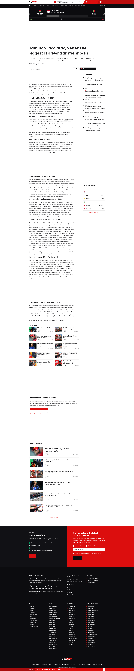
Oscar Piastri (52, 622)
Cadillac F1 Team (34, 626)
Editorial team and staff (93, 578)
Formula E (84, 5)
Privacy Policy (65, 664)
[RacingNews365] (33, 2)
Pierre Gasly (52, 634)
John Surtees (91, 644)
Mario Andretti (91, 646)
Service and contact (93, 580)
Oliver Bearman (53, 644)
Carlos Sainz (52, 624)
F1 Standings (55, 5)
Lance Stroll (52, 636)
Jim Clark (90, 626)
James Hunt (91, 618)
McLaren (32, 608)
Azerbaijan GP (72, 634)
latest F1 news (36, 579)
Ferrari (30, 86)
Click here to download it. (35, 413)
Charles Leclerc (50, 588)
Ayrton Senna (91, 614)
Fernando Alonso (49, 586)
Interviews (64, 5)
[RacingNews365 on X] (91, 2)
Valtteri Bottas (52, 630)
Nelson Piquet (91, 640)
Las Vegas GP (72, 640)
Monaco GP (71, 616)
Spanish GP (71, 632)
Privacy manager (97, 664)
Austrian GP (71, 620)
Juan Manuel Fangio (92, 634)
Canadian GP (72, 614)
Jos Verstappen (91, 624)
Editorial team (35, 664)
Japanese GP (72, 610)
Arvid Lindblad (52, 632)
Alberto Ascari (91, 612)
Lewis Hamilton (53, 614)
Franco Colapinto (53, 646)
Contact (73, 664)
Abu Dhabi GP (72, 644)
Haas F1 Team (33, 620)
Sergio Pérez (52, 626)
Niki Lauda (90, 628)
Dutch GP (71, 628)
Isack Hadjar (52, 620)
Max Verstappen (38, 586)
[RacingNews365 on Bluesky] (93, 2)
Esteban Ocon (52, 628)
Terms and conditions (54, 664)
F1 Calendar (46, 5)
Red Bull (66, 119)
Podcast (77, 5)
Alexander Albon (53, 640)
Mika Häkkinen (91, 622)
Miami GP (71, 612)
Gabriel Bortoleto (53, 648)
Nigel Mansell (91, 630)
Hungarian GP (72, 626)
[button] (40, 12)
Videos (71, 5)
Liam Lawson (52, 642)
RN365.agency (91, 582)
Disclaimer (44, 664)
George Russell (40, 588)
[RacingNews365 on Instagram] (87, 2)
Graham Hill (90, 638)
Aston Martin (33, 618)
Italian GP (71, 630)
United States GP (73, 638)
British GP (71, 622)
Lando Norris (32, 588)
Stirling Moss (91, 632)
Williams (32, 624)
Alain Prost (90, 608)
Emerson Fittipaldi (92, 636)
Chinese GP (71, 608)
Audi (31, 616)
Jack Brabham (91, 642)
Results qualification (53, 16)
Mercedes (55, 105)
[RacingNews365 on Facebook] (89, 2)
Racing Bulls (33, 622)
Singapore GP (72, 636)
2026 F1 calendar (40, 591)
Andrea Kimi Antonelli (54, 618)
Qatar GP (71, 642)
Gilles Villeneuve (91, 616)
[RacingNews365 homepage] (29, 6)
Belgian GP (71, 624)
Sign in (32, 556)
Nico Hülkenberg (53, 638)
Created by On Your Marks (84, 664)
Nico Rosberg (91, 606)
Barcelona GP (72, 618)
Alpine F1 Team (33, 614)
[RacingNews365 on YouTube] (96, 2)
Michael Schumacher (93, 610)
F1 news (39, 5)
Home (34, 5)
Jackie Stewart (91, 620)
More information (68, 19)
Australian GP (72, 606)
